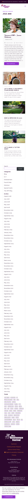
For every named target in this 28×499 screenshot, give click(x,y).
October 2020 (8, 347)
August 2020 (7, 352)
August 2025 (7, 218)
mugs (5, 412)
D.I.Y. (20, 403)
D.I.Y (5, 177)
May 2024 (7, 255)
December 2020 (8, 344)
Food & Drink (7, 182)
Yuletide (17, 423)
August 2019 (7, 386)
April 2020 (7, 363)
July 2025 (6, 221)
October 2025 (8, 213)
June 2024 (7, 252)
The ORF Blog (8, 190)
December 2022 (8, 285)
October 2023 (8, 268)
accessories (13, 397)
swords (17, 417)
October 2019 (8, 380)
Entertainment (8, 179)
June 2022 (7, 302)
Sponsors (14, 444)
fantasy (16, 406)
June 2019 (7, 391)
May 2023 (7, 282)
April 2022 (7, 308)
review (5, 415)
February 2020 (8, 369)
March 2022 (7, 310)
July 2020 (7, 355)
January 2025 (8, 232)
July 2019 (6, 388)
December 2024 (8, 235)
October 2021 (8, 321)
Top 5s (14, 419)
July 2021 (6, 330)
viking (13, 421)
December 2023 (8, 263)
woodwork (13, 423)
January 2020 (8, 372)
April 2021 (7, 338)
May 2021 (6, 335)
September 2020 (9, 349)
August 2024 (7, 246)
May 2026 (7, 204)
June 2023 (7, 280)
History (11, 408)
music (9, 412)
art (17, 397)
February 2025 (8, 229)
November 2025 (8, 210)
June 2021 (7, 333)
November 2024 (8, 238)
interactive (21, 408)
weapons (17, 421)
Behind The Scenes (8, 399)
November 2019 (8, 377)
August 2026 (7, 196)
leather (14, 410)
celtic (18, 399)
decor (5, 406)
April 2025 (7, 227)
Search (6, 166)
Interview (6, 410)
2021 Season (6, 397)
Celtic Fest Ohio (7, 401)
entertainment (11, 406)
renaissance (17, 412)
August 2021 (7, 327)
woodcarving (7, 423)
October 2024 (8, 241)
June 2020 (7, 358)
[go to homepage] (5, 6)
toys (22, 419)
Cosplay (16, 403)
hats (8, 408)
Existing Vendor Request (14, 446)
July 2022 (6, 299)
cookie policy (15, 493)
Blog (5, 174)
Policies (14, 455)
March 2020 (7, 366)
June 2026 (7, 202)
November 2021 (8, 319)
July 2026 (7, 199)
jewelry (10, 410)
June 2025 (7, 224)
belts (14, 399)
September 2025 (9, 215)
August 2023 (7, 274)
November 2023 (8, 266)
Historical (6, 185)
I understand (8, 496)
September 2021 (8, 324)
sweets (13, 417)
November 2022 (8, 288)
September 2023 (9, 271)
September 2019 (8, 383)
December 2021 (8, 316)
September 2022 (9, 294)
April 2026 (7, 207)
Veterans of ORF (7, 421)
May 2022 (7, 305)
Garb (5, 408)
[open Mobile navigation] (25, 6)
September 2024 (9, 243)
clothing (14, 401)
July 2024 (7, 249)
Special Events (8, 188)
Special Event (16, 415)
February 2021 (8, 341)
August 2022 (7, 296)
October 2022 (8, 291)
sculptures (10, 415)
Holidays (16, 408)
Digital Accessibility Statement (15, 452)
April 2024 (7, 257)
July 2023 (6, 277)
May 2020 (7, 361)
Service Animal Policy (14, 449)
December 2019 (8, 374)
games (20, 406)
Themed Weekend (8, 419)
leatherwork (19, 410)
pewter (12, 412)
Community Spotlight (8, 403)
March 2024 (7, 260)
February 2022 (8, 313)
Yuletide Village (7, 426)
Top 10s (18, 419)
